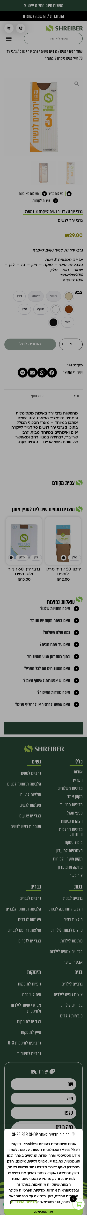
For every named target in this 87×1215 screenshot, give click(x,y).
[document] (43, 607)
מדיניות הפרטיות (24, 1202)
